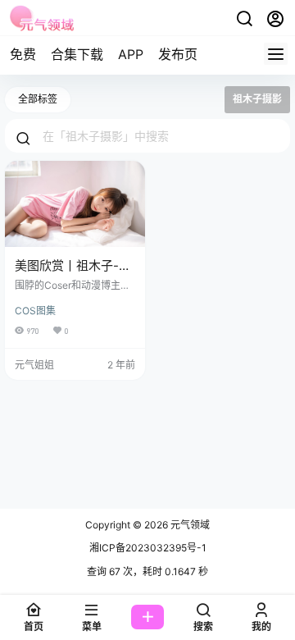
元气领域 (189, 525)
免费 (23, 54)
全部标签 (37, 99)
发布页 (177, 54)
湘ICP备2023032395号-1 (147, 548)
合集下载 (77, 54)
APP (130, 54)
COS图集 (35, 310)
